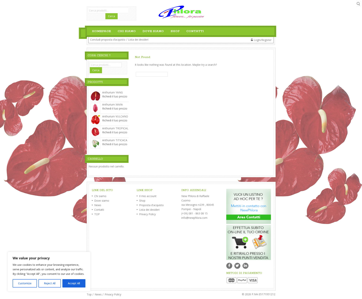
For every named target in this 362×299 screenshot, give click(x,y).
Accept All (74, 283)
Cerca (111, 16)
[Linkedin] (245, 266)
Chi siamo (127, 31)
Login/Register (263, 40)
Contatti (195, 31)
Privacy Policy (147, 214)
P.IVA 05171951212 (263, 294)
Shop (175, 31)
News (97, 205)
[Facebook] (229, 266)
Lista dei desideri (138, 39)
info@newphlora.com (194, 218)
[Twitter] (237, 266)
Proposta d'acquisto (151, 205)
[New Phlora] (181, 11)
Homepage (101, 31)
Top (89, 294)
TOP (97, 214)
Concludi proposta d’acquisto (107, 39)
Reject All (49, 283)
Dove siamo (153, 31)
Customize (24, 283)
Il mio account (147, 196)
